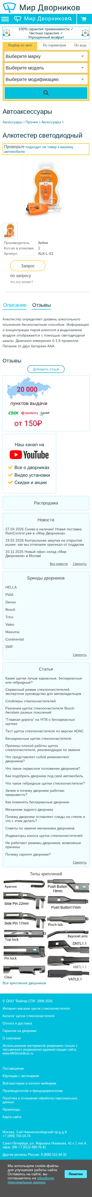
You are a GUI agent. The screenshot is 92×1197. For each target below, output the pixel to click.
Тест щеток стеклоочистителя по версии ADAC (44, 731)
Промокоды (11, 1109)
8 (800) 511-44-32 (53, 1155)
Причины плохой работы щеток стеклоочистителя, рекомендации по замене (42, 748)
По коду (80, 45)
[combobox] (46, 56)
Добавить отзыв (46, 369)
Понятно (76, 1174)
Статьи (46, 669)
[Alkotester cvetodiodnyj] (46, 189)
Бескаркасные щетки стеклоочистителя (38, 738)
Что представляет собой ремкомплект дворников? (37, 759)
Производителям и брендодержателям (33, 1091)
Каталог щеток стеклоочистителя (28, 1016)
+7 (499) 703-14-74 (16, 1136)
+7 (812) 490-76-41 (32, 1147)
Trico (9, 617)
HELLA (11, 587)
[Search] (46, 93)
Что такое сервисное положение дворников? (42, 768)
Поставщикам (13, 1068)
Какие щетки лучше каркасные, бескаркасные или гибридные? (43, 680)
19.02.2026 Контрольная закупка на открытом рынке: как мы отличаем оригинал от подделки (44, 542)
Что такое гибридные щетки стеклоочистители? (45, 783)
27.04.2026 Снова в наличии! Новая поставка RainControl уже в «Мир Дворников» (43, 531)
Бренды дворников (46, 578)
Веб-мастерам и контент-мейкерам (29, 1083)
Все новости (59, 564)
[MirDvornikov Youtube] (46, 463)
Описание (15, 305)
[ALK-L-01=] (10, 236)
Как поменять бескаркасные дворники (37, 802)
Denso (10, 602)
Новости (46, 520)
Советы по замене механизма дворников (39, 828)
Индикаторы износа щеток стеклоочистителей (44, 836)
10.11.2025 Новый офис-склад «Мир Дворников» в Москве (35, 554)
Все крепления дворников (24, 983)
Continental (14, 639)
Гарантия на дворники (19, 1031)
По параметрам (54, 45)
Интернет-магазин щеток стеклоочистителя (36, 1008)
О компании (12, 1038)
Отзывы (41, 305)
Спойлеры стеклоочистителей (30, 701)
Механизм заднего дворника (29, 809)
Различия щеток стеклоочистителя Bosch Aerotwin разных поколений (39, 710)
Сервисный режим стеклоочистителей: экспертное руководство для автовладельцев (43, 691)
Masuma (12, 632)
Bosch (10, 609)
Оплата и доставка (17, 1023)
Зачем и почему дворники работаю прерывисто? (34, 792)
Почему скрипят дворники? (28, 854)
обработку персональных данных (31, 1180)
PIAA (9, 595)
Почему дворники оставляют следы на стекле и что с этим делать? (45, 819)
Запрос (28, 266)
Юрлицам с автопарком (21, 1076)
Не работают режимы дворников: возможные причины (43, 845)
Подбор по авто (20, 45)
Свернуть (80, 564)
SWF (9, 647)
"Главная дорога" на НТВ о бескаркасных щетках (40, 721)
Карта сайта (12, 1117)
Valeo (9, 624)
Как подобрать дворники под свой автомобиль (44, 776)
